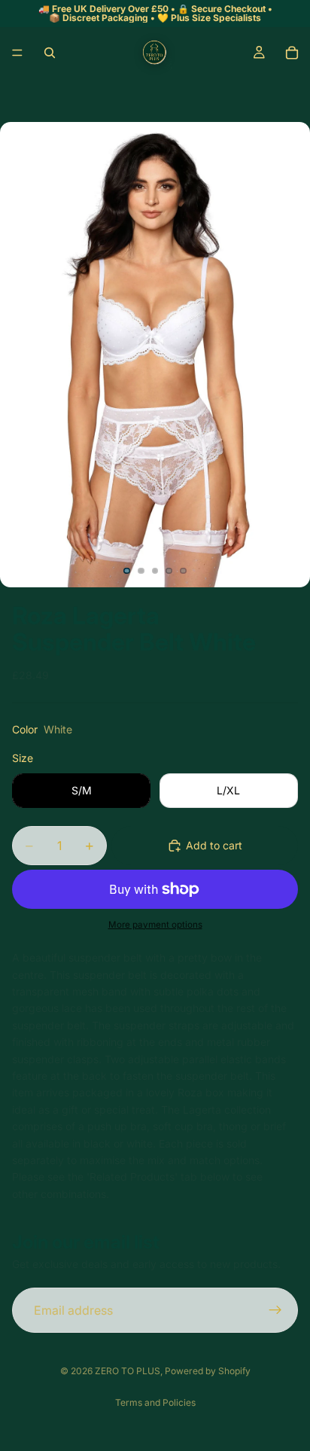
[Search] (49, 52)
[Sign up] (275, 1310)
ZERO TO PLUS (127, 1370)
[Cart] (291, 52)
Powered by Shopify (208, 1370)
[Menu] (17, 52)
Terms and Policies (155, 1402)
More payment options (155, 924)
